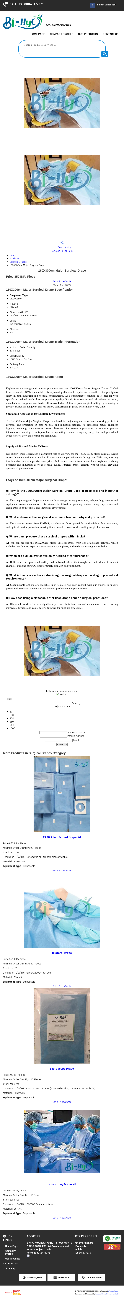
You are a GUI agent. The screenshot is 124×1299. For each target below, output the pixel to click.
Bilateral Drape (62, 953)
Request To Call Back (62, 251)
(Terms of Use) (113, 1291)
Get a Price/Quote (62, 281)
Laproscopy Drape (62, 1068)
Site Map (10, 1268)
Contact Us (111, 34)
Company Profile (61, 34)
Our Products (88, 34)
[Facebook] (92, 6)
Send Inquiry (64, 247)
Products (14, 258)
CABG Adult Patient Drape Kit (62, 837)
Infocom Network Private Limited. (106, 1294)
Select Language (106, 4)
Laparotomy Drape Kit (62, 1184)
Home (13, 255)
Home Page (38, 34)
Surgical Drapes (18, 261)
